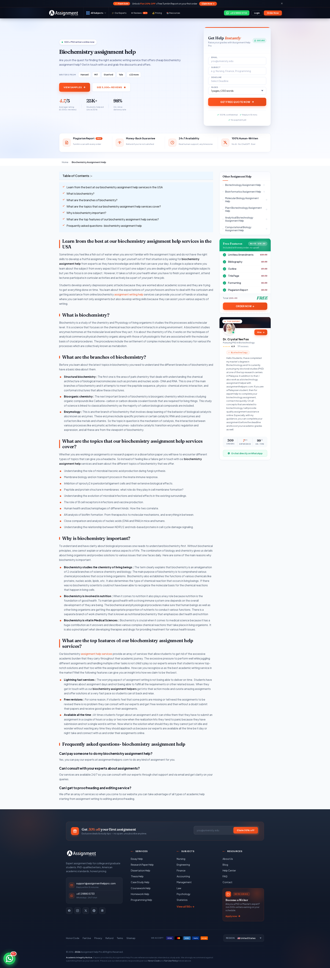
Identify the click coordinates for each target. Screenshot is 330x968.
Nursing (181, 858)
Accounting (183, 876)
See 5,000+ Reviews (109, 87)
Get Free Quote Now (235, 101)
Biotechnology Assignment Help (243, 184)
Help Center (229, 870)
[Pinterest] (94, 910)
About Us (228, 858)
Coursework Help (141, 888)
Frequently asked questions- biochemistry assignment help (104, 225)
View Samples (73, 87)
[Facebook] (69, 910)
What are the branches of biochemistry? (92, 200)
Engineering (183, 864)
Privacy (98, 938)
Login (257, 13)
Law (179, 888)
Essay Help (137, 858)
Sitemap (130, 938)
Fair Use (87, 938)
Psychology (183, 894)
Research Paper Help (142, 864)
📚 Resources (173, 13)
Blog (225, 864)
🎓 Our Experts (119, 13)
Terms (120, 938)
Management (184, 882)
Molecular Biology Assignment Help (242, 200)
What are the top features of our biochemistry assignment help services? (113, 219)
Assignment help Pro (91, 951)
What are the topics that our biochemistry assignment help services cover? (114, 206)
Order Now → (245, 306)
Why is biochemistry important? (86, 213)
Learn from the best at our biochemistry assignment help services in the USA (115, 187)
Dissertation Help (140, 870)
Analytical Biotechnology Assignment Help (239, 219)
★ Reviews (139, 13)
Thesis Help (137, 876)
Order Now (273, 13)
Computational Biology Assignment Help (238, 229)
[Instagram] (77, 910)
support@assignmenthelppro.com (96, 883)
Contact (227, 882)
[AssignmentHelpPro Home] (64, 13)
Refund (109, 938)
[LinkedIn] (102, 910)
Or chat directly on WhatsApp (247, 453)
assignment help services (96, 653)
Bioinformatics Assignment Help (243, 191)
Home (65, 162)
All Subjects (97, 13)
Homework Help (140, 894)
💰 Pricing (157, 13)
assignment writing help (128, 294)
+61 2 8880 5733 (85, 893)
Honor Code (72, 938)
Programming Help (141, 899)
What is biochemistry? (80, 193)
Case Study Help (140, 882)
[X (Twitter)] (85, 910)
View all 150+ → (185, 906)
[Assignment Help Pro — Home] (81, 853)
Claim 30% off (246, 830)
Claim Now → (208, 3)
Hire (261, 332)
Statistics (182, 899)
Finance (181, 870)
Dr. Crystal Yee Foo (236, 339)
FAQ (225, 876)
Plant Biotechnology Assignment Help (243, 209)
